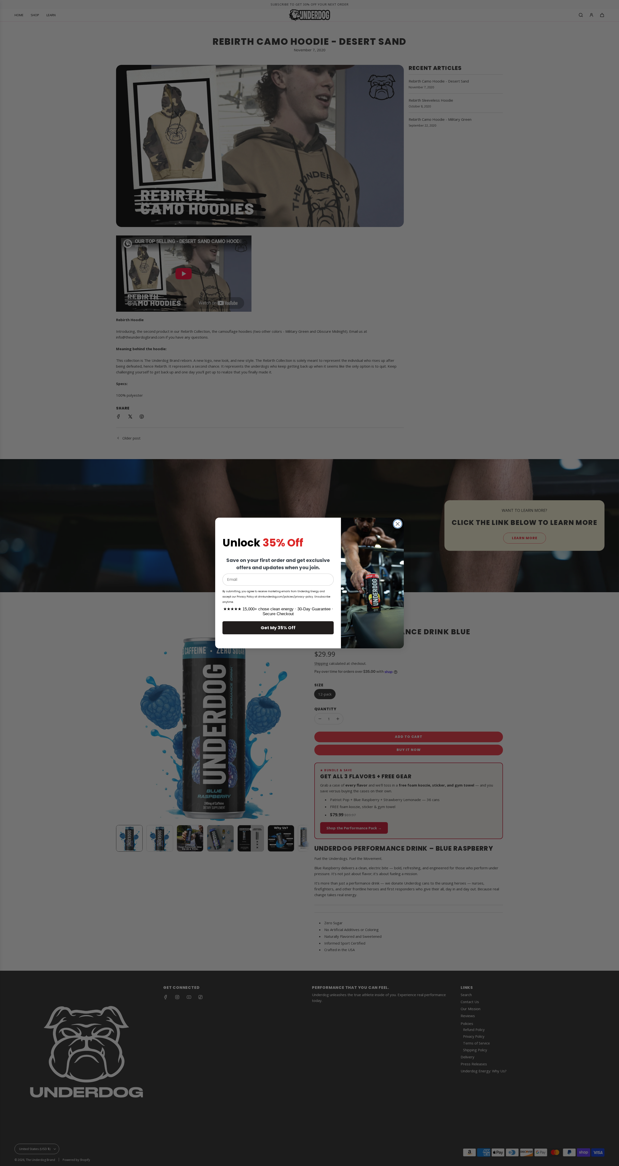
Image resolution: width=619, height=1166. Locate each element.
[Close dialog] (397, 524)
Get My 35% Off (278, 628)
